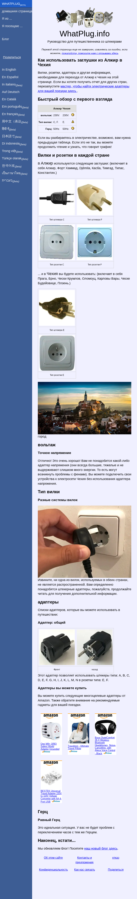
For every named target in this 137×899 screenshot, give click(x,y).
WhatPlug (14, 4)
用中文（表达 (15, 121)
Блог (5, 39)
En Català (9, 99)
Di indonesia (14, 144)
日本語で (12, 136)
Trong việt (12, 151)
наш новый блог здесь (100, 848)
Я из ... (7, 18)
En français (13, 114)
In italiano (12, 85)
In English (9, 69)
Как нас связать (84, 869)
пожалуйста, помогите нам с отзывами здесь (90, 53)
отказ (115, 857)
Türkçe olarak (15, 158)
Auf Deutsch (10, 92)
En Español (10, 77)
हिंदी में (9, 129)
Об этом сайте (53, 857)
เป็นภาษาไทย (14, 173)
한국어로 (12, 166)
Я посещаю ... (12, 26)
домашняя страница (17, 11)
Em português (15, 107)
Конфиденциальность (53, 869)
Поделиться (116, 869)
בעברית (10, 181)
